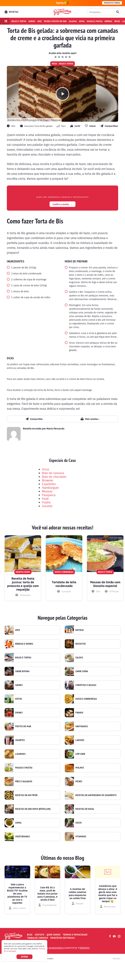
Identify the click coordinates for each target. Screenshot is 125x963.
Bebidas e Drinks (24, 643)
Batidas (79, 630)
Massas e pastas (94, 21)
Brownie (47, 480)
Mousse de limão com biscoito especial (105, 584)
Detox (18, 698)
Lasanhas (20, 753)
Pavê (45, 498)
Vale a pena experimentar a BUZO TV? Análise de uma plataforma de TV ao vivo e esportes (17, 893)
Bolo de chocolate (54, 476)
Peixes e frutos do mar (55, 21)
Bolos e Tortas (66, 63)
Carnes (32, 21)
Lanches (79, 740)
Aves (40, 21)
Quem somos (54, 934)
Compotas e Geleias (85, 685)
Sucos (78, 822)
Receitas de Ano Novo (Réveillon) (33, 809)
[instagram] (119, 936)
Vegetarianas (22, 836)
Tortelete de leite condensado (64, 584)
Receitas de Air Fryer (26, 795)
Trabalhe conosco (37, 937)
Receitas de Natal (84, 809)
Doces (117, 21)
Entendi (24, 956)
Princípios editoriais (62, 937)
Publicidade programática (50, 947)
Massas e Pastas (23, 767)
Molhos (79, 767)
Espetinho (49, 484)
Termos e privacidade (75, 934)
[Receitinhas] (62, 11)
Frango (79, 712)
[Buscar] (117, 12)
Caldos (79, 657)
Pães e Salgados (23, 781)
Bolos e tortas (19, 21)
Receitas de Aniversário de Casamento (95, 795)
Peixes (78, 781)
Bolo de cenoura (53, 473)
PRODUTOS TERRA (112, 3)
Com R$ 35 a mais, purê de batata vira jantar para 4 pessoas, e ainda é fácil (47, 893)
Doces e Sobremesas (86, 698)
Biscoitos (80, 643)
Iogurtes (20, 740)
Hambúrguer (50, 487)
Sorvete (47, 506)
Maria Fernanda (55, 428)
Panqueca (48, 495)
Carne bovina (22, 671)
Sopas (82, 21)
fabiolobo (116, 958)
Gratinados (81, 726)
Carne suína (81, 671)
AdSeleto (85, 947)
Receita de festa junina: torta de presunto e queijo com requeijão (23, 584)
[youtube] (114, 936)
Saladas (73, 21)
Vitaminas (80, 836)
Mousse (47, 491)
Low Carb (80, 753)
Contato (39, 934)
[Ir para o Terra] (62, 3)
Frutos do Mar (23, 726)
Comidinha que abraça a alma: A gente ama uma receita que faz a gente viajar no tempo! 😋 (107, 893)
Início (54, 63)
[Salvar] (37, 539)
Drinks (19, 712)
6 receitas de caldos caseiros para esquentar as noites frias (77, 893)
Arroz (45, 469)
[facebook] (110, 936)
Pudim (46, 502)
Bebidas (108, 21)
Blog (29, 934)
